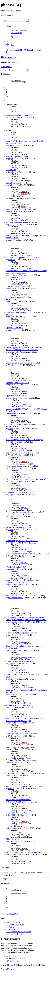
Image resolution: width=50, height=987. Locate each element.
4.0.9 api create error (14, 299)
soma (10, 723)
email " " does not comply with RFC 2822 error (24, 786)
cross (10, 749)
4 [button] (6, 92)
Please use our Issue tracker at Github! (20, 115)
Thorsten (14, 62)
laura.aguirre (13, 828)
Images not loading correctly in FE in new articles (25, 773)
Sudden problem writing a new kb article (21, 734)
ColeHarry (25, 205)
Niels (10, 694)
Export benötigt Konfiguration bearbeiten (21, 633)
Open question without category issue (20, 747)
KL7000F (12, 815)
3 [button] (6, 89)
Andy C (11, 707)
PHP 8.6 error (11, 170)
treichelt (11, 789)
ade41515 (12, 762)
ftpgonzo (11, 569)
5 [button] (6, 94)
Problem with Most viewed (16, 826)
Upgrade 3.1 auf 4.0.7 (14, 328)
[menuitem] (19, 30)
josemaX (24, 295)
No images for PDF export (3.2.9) (19, 527)
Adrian (10, 679)
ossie (10, 211)
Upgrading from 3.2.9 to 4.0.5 (17, 396)
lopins (23, 282)
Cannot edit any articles (15, 196)
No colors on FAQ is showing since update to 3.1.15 (26, 852)
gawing (11, 225)
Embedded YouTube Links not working (21, 760)
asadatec (11, 185)
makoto (11, 301)
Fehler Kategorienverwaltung (17, 156)
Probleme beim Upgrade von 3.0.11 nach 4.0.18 (24, 257)
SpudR (11, 172)
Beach (10, 841)
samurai (11, 352)
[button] (6, 78)
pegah (10, 159)
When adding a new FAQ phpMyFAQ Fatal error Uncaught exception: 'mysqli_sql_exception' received (26, 618)
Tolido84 (24, 642)
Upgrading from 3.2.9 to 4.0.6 (17, 383)
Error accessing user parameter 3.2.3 (20, 661)
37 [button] (7, 98)
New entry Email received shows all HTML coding (25, 595)
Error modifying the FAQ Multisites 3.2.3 (22, 541)
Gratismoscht (13, 413)
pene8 (10, 635)
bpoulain (11, 385)
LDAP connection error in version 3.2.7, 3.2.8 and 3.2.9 (27, 554)
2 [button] (6, 87)
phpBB (13, 965)
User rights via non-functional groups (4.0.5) (23, 453)
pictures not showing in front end (18, 800)
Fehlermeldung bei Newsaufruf (18, 286)
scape (10, 146)
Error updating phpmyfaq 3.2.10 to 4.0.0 (21, 492)
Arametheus (12, 275)
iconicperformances (15, 584)
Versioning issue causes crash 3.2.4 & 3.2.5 (22, 705)
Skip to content (6, 15)
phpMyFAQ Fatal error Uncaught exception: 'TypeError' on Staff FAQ (23, 581)
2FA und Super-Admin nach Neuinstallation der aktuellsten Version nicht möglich (24, 719)
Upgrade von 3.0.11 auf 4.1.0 (17, 183)
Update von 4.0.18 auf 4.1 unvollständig (21, 209)
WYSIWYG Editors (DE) (16, 567)
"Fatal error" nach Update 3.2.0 (18, 813)
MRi (10, 736)
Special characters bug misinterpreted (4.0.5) (23, 363)
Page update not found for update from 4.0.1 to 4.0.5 (26, 479)
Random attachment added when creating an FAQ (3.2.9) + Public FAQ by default (25, 513)
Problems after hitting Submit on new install (22, 222)
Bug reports (8, 57)
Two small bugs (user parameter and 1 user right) (24, 440)
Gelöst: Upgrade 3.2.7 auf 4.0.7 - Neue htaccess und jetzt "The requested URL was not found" (26, 348)
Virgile (10, 365)
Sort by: (23, 873)
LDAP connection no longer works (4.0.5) (22, 466)
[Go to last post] (28, 124)
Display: (6, 873)
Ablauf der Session (13, 839)
